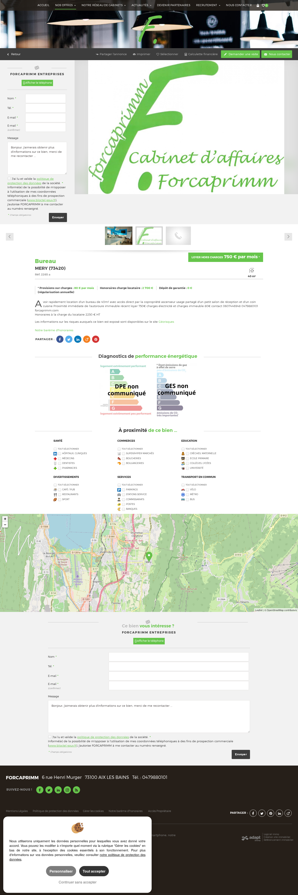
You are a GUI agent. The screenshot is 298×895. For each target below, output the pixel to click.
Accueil (43, 5)
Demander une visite (243, 54)
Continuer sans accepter (77, 882)
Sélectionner (169, 54)
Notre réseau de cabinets (102, 5)
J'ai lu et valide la (24, 178)
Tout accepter (94, 871)
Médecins (68, 458)
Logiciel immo (271, 834)
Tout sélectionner (68, 449)
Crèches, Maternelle (203, 453)
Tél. (10, 108)
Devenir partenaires (173, 5)
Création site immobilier (277, 837)
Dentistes (68, 463)
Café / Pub (68, 489)
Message (12, 138)
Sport (66, 499)
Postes (130, 504)
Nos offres (64, 5)
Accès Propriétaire (159, 811)
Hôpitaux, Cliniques (74, 453)
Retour (16, 54)
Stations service (136, 494)
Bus (192, 499)
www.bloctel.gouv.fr (41, 200)
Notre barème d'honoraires (54, 330)
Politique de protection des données (56, 811)
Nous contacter (239, 5)
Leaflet (258, 610)
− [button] (5, 524)
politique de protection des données (103, 737)
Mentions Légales (17, 811)
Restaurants (70, 494)
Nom (11, 98)
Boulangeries (135, 463)
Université (197, 468)
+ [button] (5, 518)
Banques (131, 509)
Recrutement (207, 5)
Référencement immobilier (278, 840)
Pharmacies (69, 468)
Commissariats (135, 499)
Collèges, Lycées (200, 463)
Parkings (132, 489)
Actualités (140, 5)
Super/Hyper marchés (140, 453)
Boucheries (133, 458)
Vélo (193, 489)
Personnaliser (61, 871)
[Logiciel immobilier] (251, 837)
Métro (194, 494)
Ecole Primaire (199, 458)
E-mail (12, 117)
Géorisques (166, 321)
